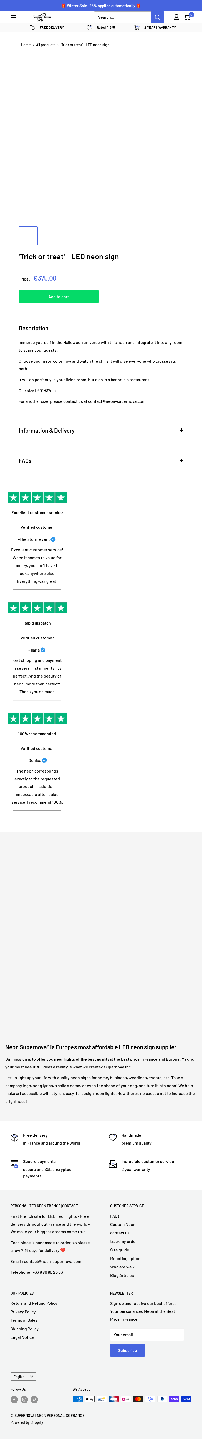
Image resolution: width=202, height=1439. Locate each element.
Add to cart (58, 296)
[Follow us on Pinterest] (34, 1399)
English (18, 1376)
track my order (123, 1241)
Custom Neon (122, 1224)
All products (45, 45)
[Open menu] (13, 17)
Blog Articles (122, 1275)
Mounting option (125, 1258)
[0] (187, 17)
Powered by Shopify (27, 1422)
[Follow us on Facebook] (14, 1399)
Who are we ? (122, 1266)
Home (26, 45)
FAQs (114, 1215)
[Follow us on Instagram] (24, 1399)
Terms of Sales (24, 1320)
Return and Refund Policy (34, 1302)
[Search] (157, 17)
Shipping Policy (25, 1328)
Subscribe (127, 1350)
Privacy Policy (23, 1311)
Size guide (119, 1249)
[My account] (176, 17)
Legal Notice (22, 1337)
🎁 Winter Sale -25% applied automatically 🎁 (101, 5)
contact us (120, 1232)
